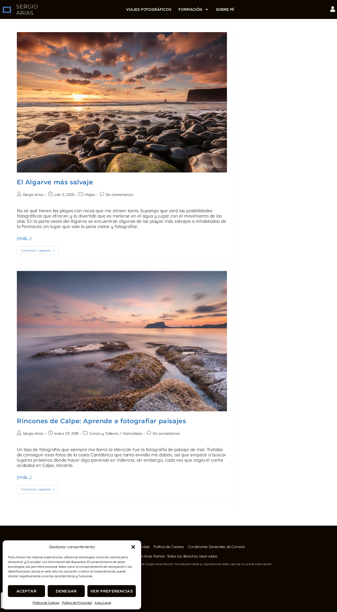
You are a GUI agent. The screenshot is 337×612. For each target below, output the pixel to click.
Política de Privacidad (77, 603)
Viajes (90, 194)
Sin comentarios (119, 194)
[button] (133, 547)
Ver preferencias (111, 591)
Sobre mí (225, 9)
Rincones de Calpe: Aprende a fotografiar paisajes (101, 421)
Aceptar (26, 591)
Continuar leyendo (40, 249)
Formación (190, 9)
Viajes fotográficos (148, 9)
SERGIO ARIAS (27, 9)
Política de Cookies (46, 603)
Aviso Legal (103, 603)
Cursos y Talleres (103, 433)
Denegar (66, 591)
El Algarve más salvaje (55, 182)
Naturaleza (132, 433)
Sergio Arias (33, 194)
